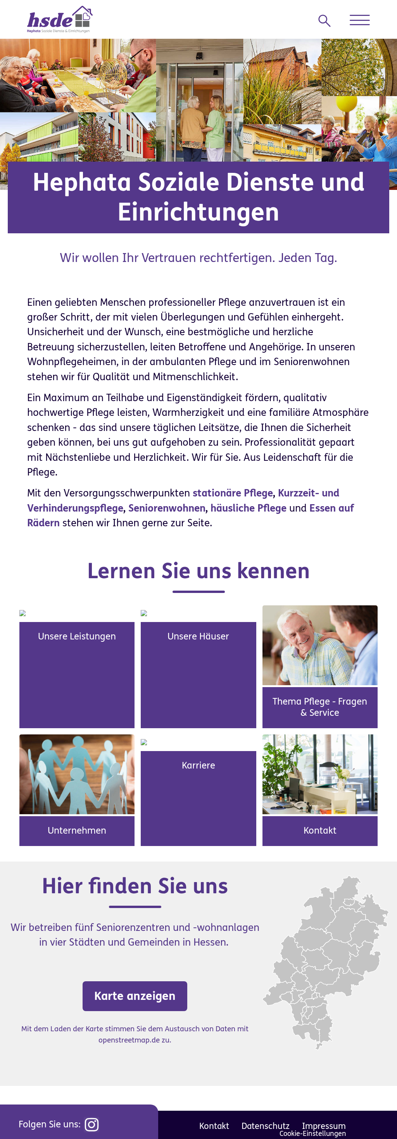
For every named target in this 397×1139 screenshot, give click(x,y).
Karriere (198, 765)
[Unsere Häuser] (144, 613)
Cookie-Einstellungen (313, 1134)
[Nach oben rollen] (373, 1115)
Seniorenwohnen (166, 508)
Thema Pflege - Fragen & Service (320, 707)
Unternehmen (77, 830)
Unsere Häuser (198, 636)
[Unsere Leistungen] (22, 613)
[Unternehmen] (77, 774)
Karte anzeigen (135, 996)
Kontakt (320, 830)
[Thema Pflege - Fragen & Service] (320, 645)
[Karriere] (144, 742)
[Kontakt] (320, 774)
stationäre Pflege (233, 493)
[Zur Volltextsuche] (327, 21)
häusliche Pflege (249, 508)
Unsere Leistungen (77, 636)
